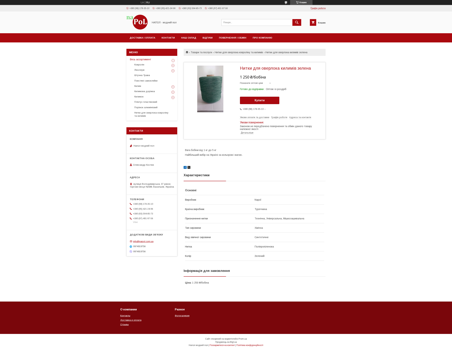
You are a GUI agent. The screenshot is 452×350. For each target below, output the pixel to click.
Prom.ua (243, 339)
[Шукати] (296, 22)
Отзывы (124, 324)
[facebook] (185, 168)
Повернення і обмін (232, 37)
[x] (189, 168)
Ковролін (139, 64)
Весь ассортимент (140, 59)
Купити (260, 100)
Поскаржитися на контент (222, 345)
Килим (137, 86)
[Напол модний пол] (137, 28)
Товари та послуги (201, 52)
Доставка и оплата (130, 320)
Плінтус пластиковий (145, 102)
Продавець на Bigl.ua (226, 342)
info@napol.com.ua (143, 241)
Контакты (125, 315)
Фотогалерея (182, 315)
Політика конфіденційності (249, 345)
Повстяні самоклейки (145, 80)
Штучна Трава (142, 75)
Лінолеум (139, 70)
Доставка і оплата (142, 37)
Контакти (168, 37)
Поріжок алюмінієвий (145, 107)
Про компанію (262, 37)
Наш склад (188, 37)
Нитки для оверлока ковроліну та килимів (239, 52)
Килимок (139, 96)
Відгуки (208, 37)
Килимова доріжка (144, 91)
